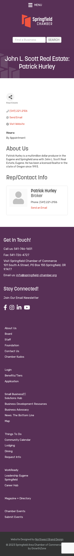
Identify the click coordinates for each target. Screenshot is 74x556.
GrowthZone (38, 548)
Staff (8, 339)
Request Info (13, 457)
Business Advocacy (17, 409)
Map (7, 421)
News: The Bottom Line (19, 415)
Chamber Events (15, 511)
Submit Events (14, 517)
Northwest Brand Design (49, 539)
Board (8, 333)
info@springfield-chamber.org (36, 275)
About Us (11, 328)
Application (12, 381)
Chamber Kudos (14, 356)
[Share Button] (10, 97)
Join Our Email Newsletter (21, 297)
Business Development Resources (26, 404)
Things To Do (13, 434)
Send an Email (39, 207)
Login (8, 369)
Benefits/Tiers (13, 375)
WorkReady (11, 470)
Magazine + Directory (18, 498)
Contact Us (12, 351)
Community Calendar (18, 439)
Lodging (10, 445)
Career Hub (11, 485)
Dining (9, 451)
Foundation (12, 345)
